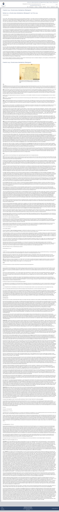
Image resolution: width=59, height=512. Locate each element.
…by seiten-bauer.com (54, 508)
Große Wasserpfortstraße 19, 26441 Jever (35, 5)
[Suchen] (56, 4)
